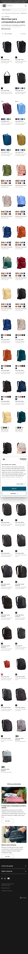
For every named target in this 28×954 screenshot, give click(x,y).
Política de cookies (5, 888)
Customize (13, 493)
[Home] (5, 5)
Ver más (9, 821)
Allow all (14, 488)
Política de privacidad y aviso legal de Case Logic (7, 884)
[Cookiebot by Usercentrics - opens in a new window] (20, 459)
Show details (20, 484)
